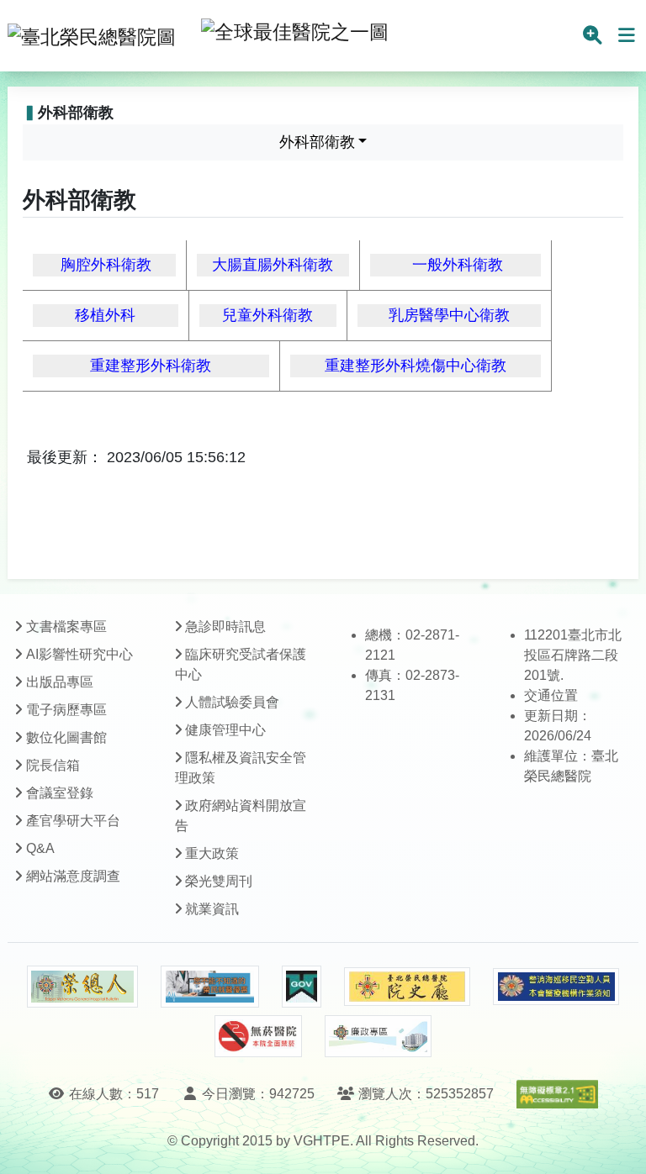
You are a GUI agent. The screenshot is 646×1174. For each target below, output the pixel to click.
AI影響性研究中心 (79, 654)
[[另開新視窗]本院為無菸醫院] (258, 1036)
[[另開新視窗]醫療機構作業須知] (556, 987)
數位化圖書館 (66, 737)
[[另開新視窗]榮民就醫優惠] (209, 987)
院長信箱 (53, 765)
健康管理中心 (225, 730)
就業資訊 (212, 909)
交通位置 (551, 695)
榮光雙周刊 (218, 881)
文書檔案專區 (66, 626)
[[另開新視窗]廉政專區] (378, 1036)
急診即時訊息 (225, 626)
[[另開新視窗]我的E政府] (301, 987)
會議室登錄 (59, 793)
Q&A (40, 848)
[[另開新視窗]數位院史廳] (407, 987)
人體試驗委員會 (232, 702)
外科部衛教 (317, 142)
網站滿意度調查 (73, 876)
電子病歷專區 (66, 710)
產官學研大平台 (73, 820)
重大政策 (212, 853)
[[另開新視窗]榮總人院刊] (82, 987)
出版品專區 (59, 682)
